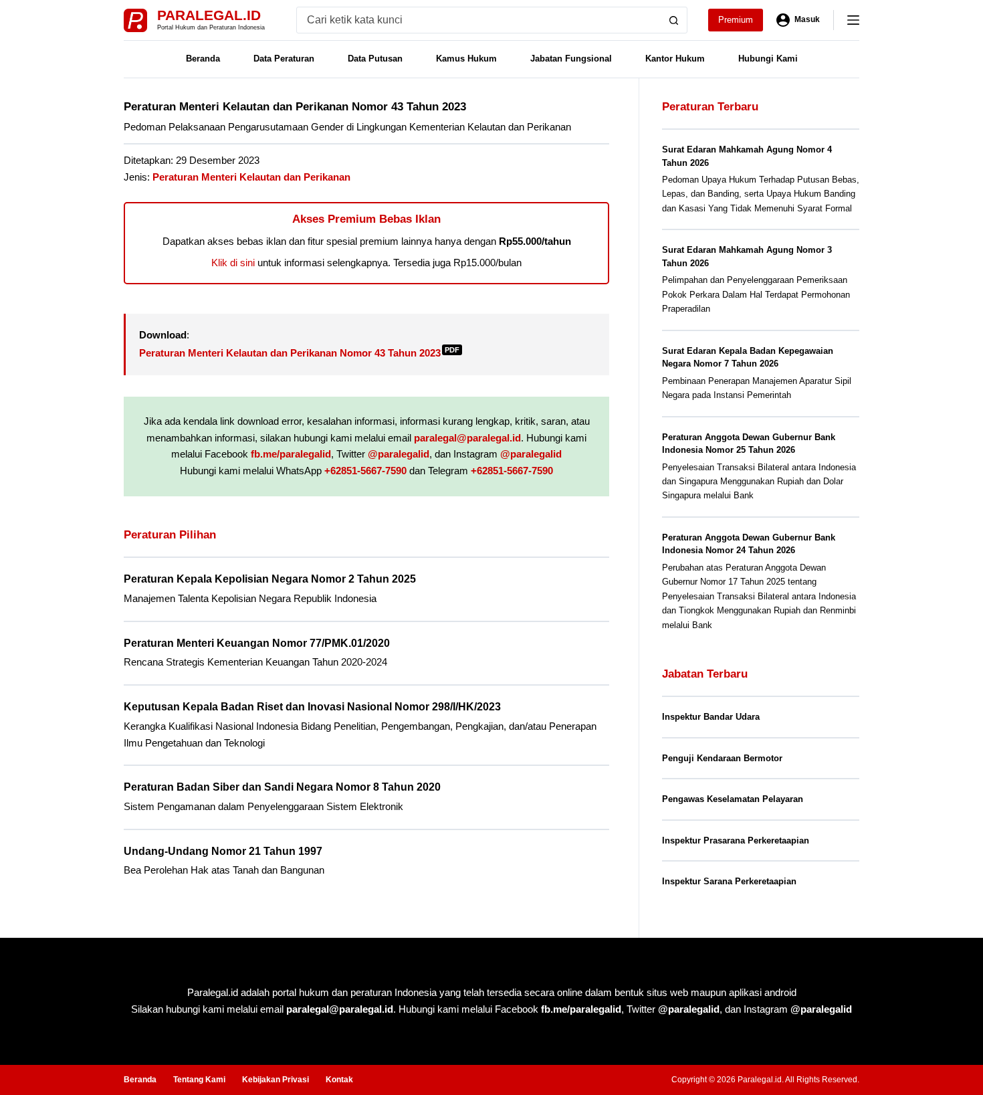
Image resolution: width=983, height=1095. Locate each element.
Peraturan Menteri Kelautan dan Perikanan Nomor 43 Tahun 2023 (299, 353)
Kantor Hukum (675, 59)
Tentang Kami (199, 1079)
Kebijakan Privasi (275, 1079)
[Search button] (674, 20)
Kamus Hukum (466, 59)
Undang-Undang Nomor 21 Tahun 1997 (223, 851)
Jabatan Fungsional (571, 59)
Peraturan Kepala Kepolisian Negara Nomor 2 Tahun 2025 (270, 579)
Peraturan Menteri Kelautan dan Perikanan (251, 177)
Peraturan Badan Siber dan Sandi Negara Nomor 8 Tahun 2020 (282, 787)
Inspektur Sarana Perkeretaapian (729, 881)
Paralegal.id (209, 15)
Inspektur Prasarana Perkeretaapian (735, 840)
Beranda (203, 59)
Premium (735, 20)
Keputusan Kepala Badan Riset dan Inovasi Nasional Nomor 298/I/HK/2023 (312, 706)
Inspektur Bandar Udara (711, 717)
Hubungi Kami (768, 59)
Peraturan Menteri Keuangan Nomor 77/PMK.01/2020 (257, 643)
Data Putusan (375, 59)
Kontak (339, 1079)
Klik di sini (233, 262)
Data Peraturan (283, 59)
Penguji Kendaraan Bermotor (722, 758)
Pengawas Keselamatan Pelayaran (732, 799)
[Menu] (853, 20)
